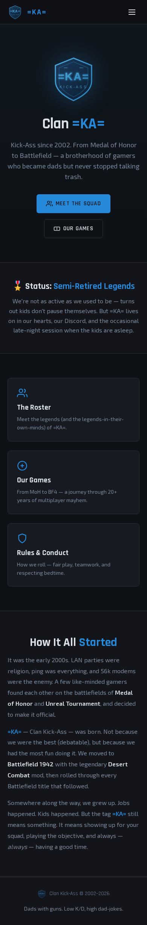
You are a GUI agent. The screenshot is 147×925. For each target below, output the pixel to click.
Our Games (78, 228)
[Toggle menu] (131, 12)
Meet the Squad (78, 203)
